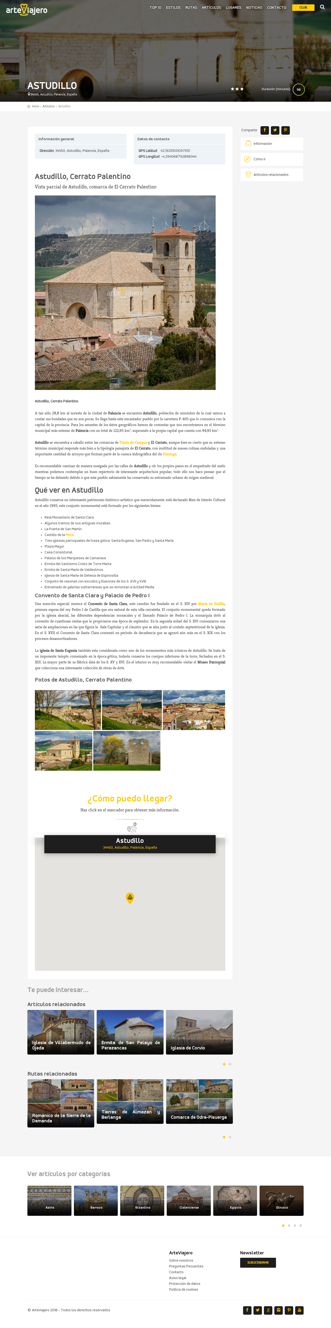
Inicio (35, 106)
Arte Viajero (26, 10)
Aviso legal (177, 1278)
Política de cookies (183, 1290)
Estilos (173, 8)
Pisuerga (169, 454)
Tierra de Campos (133, 442)
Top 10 (155, 8)
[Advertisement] (272, 259)
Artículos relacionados (271, 175)
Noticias (254, 8)
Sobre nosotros (181, 1261)
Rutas (191, 8)
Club (303, 7)
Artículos (211, 8)
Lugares (233, 8)
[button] (130, 898)
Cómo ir (260, 159)
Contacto (276, 8)
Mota (70, 535)
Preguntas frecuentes (186, 1266)
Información (263, 144)
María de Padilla (211, 603)
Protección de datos (184, 1284)
